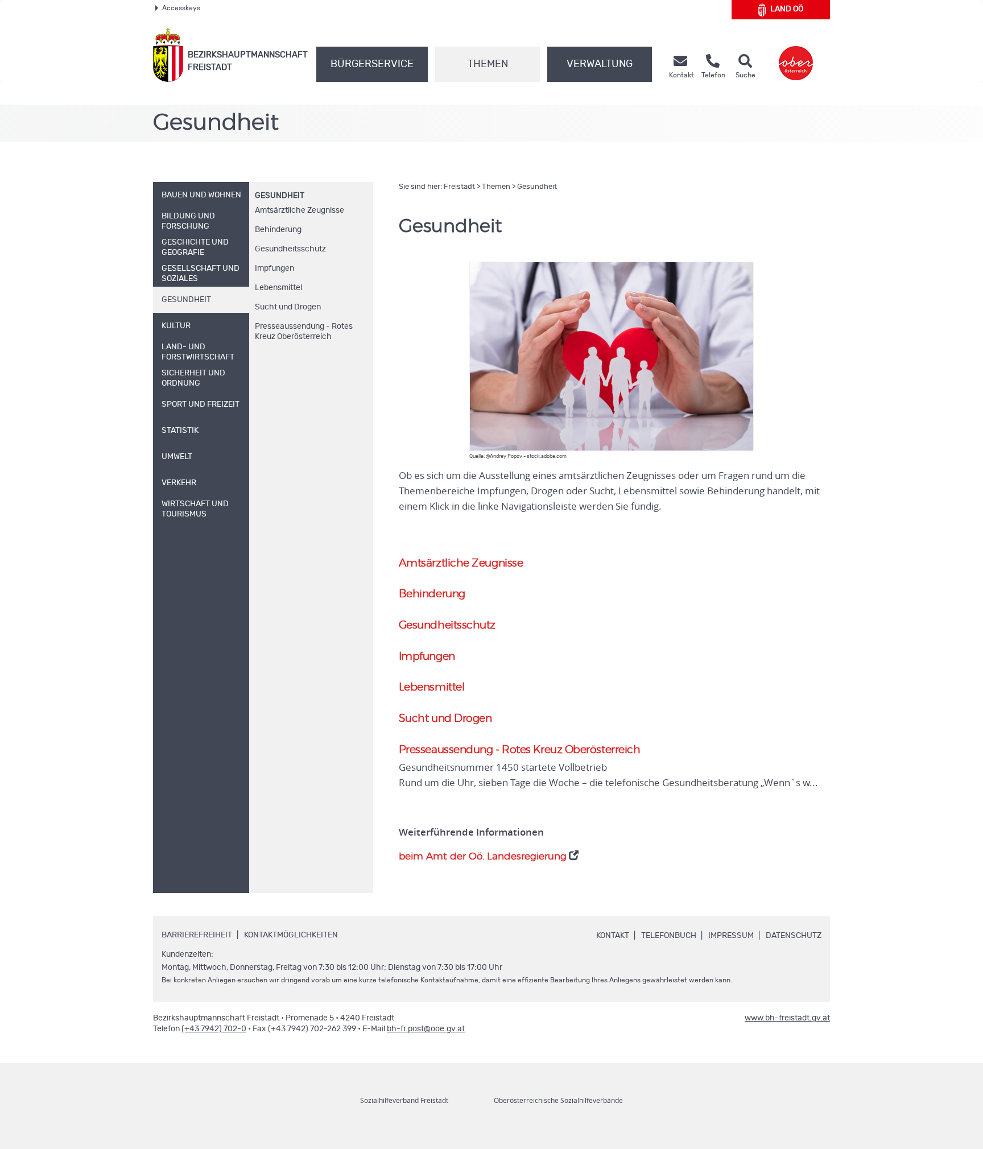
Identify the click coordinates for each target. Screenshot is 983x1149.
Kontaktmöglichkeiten (291, 935)
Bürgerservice (372, 64)
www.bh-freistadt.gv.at (787, 1018)
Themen (488, 64)
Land (786, 9)
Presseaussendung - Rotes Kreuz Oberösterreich (304, 332)
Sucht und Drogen (288, 307)
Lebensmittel (278, 288)
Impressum (731, 936)
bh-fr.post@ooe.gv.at (426, 1029)
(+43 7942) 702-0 (213, 1029)
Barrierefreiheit (197, 935)
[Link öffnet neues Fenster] (796, 55)
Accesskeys (181, 8)
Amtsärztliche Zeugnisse (299, 210)
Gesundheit (279, 196)
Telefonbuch (668, 936)
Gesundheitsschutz (290, 249)
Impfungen (274, 268)
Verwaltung (600, 64)
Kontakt (612, 936)
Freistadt (459, 187)
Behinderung (278, 230)
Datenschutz (793, 936)
